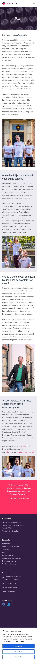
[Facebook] (3, 604)
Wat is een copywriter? (11, 522)
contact (24, 446)
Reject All (18, 657)
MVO (4, 552)
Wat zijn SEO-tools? (10, 531)
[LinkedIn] (8, 604)
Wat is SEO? (7, 528)
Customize (18, 651)
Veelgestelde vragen (10, 546)
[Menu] (34, 3)
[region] (18, 644)
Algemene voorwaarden (12, 558)
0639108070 (10, 583)
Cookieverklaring (9, 564)
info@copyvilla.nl (12, 587)
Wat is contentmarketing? (12, 525)
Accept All (18, 646)
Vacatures (6, 549)
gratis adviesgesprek (25, 452)
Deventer (16, 579)
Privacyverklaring (9, 561)
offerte (8, 452)
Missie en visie (8, 555)
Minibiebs (6, 543)
